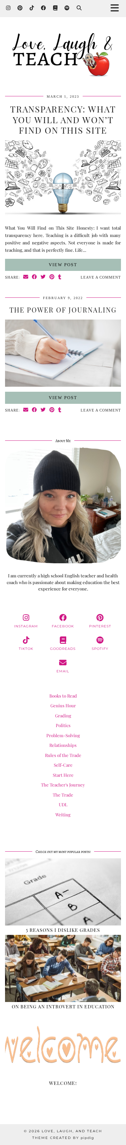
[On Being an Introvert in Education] (63, 968)
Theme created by (63, 1138)
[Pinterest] (20, 8)
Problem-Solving (63, 735)
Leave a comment (101, 277)
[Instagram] (8, 8)
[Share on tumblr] (59, 277)
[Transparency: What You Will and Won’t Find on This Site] (63, 220)
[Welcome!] (63, 1045)
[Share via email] (26, 277)
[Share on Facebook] (34, 277)
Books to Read (63, 696)
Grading (63, 715)
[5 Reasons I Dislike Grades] (63, 891)
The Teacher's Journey (63, 785)
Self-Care (63, 765)
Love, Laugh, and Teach (72, 1131)
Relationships (63, 745)
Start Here (63, 775)
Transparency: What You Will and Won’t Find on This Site (63, 119)
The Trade (63, 795)
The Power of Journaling (63, 309)
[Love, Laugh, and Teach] (63, 54)
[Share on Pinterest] (52, 277)
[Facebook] (43, 8)
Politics (63, 725)
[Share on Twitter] (43, 277)
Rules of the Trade (63, 755)
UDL (63, 804)
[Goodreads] (55, 8)
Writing (63, 814)
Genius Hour (63, 705)
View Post (63, 264)
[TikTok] (32, 8)
